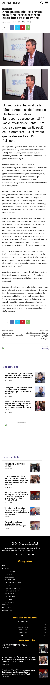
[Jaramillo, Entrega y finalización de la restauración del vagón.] (35, 525)
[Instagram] (20, 554)
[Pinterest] (22, 27)
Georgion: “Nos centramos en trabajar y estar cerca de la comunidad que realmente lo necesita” (18, 391)
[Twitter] (17, 27)
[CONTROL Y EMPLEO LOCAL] (35, 467)
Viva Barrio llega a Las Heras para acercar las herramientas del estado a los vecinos (17, 511)
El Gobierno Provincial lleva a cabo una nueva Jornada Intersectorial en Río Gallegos (37, 336)
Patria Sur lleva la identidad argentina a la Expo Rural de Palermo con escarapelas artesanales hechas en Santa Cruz (18, 406)
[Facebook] (12, 27)
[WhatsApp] (28, 27)
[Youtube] (33, 554)
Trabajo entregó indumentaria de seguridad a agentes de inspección (12, 335)
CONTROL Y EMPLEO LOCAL (15, 465)
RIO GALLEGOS (7, 9)
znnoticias (8, 22)
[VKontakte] (29, 554)
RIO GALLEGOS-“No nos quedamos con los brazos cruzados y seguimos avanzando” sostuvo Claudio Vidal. (16, 496)
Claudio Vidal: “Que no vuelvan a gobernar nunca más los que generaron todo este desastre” (19, 376)
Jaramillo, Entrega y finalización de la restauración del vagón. (16, 524)
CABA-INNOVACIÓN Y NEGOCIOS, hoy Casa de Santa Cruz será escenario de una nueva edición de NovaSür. (17, 480)
